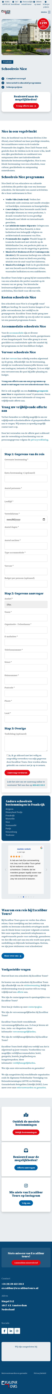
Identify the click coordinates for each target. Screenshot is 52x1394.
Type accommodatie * (15, 552)
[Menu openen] (45, 12)
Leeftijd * (9, 501)
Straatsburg (11, 831)
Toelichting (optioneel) (16, 733)
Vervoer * (9, 565)
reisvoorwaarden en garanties (31, 1087)
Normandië (11, 825)
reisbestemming (32, 985)
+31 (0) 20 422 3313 (13, 1284)
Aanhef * (9, 598)
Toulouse (10, 835)
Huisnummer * (12, 675)
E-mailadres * (11, 636)
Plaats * (8, 700)
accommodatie (16, 332)
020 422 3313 (39, 785)
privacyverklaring (39, 439)
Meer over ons (11, 955)
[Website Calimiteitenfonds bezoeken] (26, 1354)
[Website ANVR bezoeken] (16, 1354)
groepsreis (42, 390)
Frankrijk (10, 815)
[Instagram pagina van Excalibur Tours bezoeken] (17, 1331)
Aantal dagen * (12, 527)
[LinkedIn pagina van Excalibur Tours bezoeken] (11, 1331)
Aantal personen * (13, 488)
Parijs (8, 828)
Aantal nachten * (13, 540)
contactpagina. (35, 1006)
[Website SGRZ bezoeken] (36, 1354)
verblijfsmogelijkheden (24, 1062)
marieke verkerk (24, 849)
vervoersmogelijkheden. (24, 1031)
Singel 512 (8, 1301)
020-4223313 (10, 1234)
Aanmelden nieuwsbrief (26, 1262)
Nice (8, 822)
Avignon (9, 809)
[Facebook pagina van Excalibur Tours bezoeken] (4, 1331)
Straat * (8, 662)
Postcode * (10, 687)
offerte (20, 992)
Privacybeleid (40, 1373)
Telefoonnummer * (14, 649)
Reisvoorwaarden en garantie (14, 1373)
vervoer (13, 358)
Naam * (8, 612)
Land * (8, 713)
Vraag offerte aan (24, 105)
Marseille (10, 818)
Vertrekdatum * (12, 513)
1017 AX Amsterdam (14, 1305)
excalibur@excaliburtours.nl (15, 1237)
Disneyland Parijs (14, 812)
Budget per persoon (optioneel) (20, 578)
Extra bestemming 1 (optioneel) (20, 472)
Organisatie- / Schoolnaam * (18, 624)
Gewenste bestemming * (16, 459)
